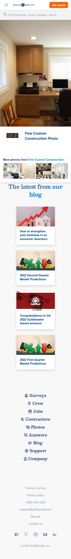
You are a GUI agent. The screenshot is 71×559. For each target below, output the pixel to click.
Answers (38, 435)
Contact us (35, 523)
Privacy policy (35, 495)
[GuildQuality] (24, 5)
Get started (58, 5)
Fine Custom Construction (46, 159)
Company (38, 458)
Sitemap (35, 516)
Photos (38, 427)
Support (38, 450)
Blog (38, 443)
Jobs (38, 411)
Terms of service (35, 488)
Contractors (37, 419)
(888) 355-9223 (35, 502)
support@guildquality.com (36, 509)
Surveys (37, 395)
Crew (37, 403)
